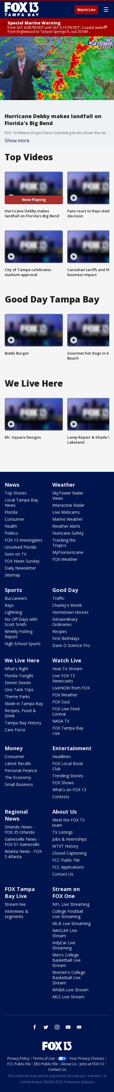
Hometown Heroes (70, 612)
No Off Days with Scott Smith (21, 621)
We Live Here (22, 660)
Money (14, 748)
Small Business (19, 784)
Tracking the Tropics (64, 542)
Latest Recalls (18, 763)
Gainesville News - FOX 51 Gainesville (22, 841)
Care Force (15, 729)
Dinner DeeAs (18, 682)
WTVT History (65, 846)
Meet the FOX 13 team (68, 822)
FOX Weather (64, 559)
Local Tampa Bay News (21, 502)
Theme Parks (17, 696)
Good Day (65, 589)
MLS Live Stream (68, 996)
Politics (11, 533)
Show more (17, 140)
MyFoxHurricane (67, 552)
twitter (46, 1027)
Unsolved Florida (20, 547)
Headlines (61, 756)
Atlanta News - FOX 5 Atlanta (23, 854)
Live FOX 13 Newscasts (63, 678)
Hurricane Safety (68, 533)
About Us (64, 811)
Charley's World (67, 605)
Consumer (14, 519)
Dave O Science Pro (71, 645)
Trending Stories (67, 775)
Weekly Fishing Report (18, 634)
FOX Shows (63, 782)
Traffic (58, 598)
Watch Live (86, 10)
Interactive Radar (68, 505)
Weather (63, 484)
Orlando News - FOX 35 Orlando (20, 829)
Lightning (13, 612)
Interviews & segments (16, 913)
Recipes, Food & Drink (20, 713)
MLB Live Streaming (71, 923)
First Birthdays (66, 638)
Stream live (15, 904)
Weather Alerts (66, 526)
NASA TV (60, 721)
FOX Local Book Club (67, 766)
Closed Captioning (69, 853)
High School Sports (23, 643)
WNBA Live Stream (70, 990)
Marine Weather (67, 519)
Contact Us (62, 874)
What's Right (16, 668)
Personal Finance (21, 770)
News (12, 484)
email (79, 1027)
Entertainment (71, 748)
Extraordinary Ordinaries (64, 621)
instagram (57, 1027)
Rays (9, 605)
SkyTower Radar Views (67, 495)
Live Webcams (66, 512)
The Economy (18, 777)
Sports (13, 589)
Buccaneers (16, 598)
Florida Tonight (19, 675)
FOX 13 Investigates (23, 540)
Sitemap (12, 575)
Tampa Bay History (23, 722)
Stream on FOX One (66, 892)
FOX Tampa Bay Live (67, 730)
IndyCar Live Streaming (63, 945)
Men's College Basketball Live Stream (66, 960)
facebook (34, 1027)
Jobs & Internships (69, 839)
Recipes (59, 631)
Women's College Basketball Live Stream (68, 978)
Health (11, 526)
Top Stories (16, 493)
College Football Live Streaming (67, 913)
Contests (60, 796)
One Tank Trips (19, 689)
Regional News (16, 815)
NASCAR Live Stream (64, 933)
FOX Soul (61, 702)
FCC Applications (68, 867)
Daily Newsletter (20, 568)
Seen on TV (15, 554)
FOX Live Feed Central (66, 711)
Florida (11, 512)
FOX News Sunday (22, 561)
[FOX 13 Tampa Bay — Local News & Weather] (22, 9)
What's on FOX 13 (69, 789)
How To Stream (67, 668)
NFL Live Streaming (70, 904)
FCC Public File (66, 860)
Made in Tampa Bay (24, 703)
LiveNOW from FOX (71, 688)
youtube (68, 1027)
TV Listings (62, 832)
